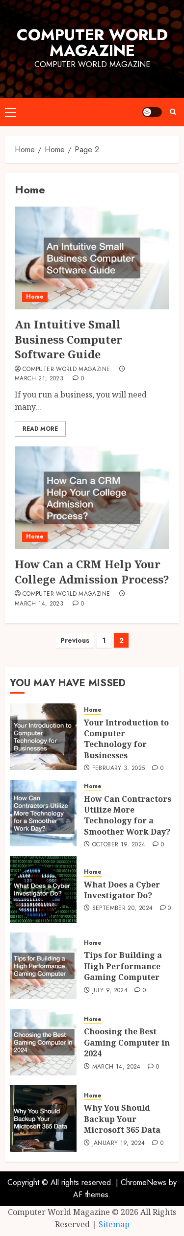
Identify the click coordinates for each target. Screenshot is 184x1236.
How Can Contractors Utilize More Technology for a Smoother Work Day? (127, 815)
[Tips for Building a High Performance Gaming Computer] (43, 966)
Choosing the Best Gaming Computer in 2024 (127, 1042)
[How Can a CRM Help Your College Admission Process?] (92, 497)
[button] (10, 112)
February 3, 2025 (118, 768)
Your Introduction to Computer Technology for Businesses (126, 739)
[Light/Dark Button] (152, 112)
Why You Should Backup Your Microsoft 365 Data (122, 1118)
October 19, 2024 (119, 845)
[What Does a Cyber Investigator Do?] (43, 889)
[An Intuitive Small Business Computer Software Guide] (92, 258)
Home (35, 296)
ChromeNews (143, 1182)
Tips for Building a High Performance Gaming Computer (123, 966)
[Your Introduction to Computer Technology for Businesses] (43, 736)
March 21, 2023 (39, 379)
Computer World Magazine (92, 42)
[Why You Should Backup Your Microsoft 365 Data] (43, 1118)
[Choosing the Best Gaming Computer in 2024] (43, 1042)
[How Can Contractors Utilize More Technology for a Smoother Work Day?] (43, 813)
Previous (74, 640)
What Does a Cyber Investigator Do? (122, 890)
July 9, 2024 (110, 991)
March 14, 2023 (39, 604)
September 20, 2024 (122, 908)
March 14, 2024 (116, 1067)
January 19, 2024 (118, 1143)
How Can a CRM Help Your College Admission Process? (92, 571)
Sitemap (114, 1224)
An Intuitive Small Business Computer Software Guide (68, 339)
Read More (40, 428)
